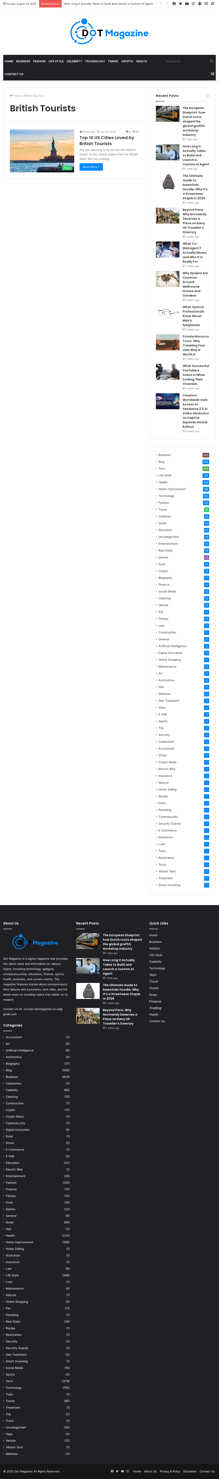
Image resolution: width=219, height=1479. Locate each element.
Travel (113, 61)
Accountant (166, 748)
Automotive (166, 680)
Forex (153, 995)
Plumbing (164, 810)
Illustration (165, 837)
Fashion (39, 61)
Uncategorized (168, 537)
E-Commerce (167, 830)
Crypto (127, 61)
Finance (163, 584)
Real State (165, 550)
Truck (162, 864)
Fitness (163, 618)
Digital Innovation (170, 653)
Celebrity (74, 61)
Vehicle (163, 605)
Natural (163, 782)
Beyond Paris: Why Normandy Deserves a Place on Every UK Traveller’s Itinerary (194, 221)
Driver (162, 755)
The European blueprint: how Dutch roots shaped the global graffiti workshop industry (194, 121)
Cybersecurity (168, 816)
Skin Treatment (168, 700)
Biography (165, 577)
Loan (161, 844)
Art (160, 673)
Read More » (91, 167)
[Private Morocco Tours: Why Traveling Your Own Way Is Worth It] (167, 342)
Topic (162, 851)
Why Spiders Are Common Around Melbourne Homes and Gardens (195, 284)
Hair (161, 687)
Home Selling (167, 789)
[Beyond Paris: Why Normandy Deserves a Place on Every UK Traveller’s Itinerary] (167, 216)
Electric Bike (166, 769)
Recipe (163, 796)
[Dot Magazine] (109, 31)
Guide (162, 523)
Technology (95, 61)
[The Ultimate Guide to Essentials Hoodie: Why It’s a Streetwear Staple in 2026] (167, 182)
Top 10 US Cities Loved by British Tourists (107, 141)
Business (23, 61)
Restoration (166, 857)
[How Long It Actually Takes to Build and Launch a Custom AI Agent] (167, 152)
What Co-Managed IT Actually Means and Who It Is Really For (195, 253)
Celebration (166, 741)
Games (163, 557)
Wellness (164, 694)
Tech (161, 468)
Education (165, 530)
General (163, 639)
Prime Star (89, 131)
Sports (162, 721)
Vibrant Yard (166, 871)
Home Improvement (172, 489)
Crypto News (167, 762)
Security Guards (169, 823)
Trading (155, 1008)
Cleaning (164, 598)
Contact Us (14, 74)
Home (9, 61)
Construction (167, 632)
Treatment (165, 878)
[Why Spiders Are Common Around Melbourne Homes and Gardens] (167, 279)
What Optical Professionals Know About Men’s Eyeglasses (193, 316)
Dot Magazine (24, 1471)
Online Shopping (169, 659)
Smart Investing (169, 885)
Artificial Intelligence (172, 646)
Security (164, 735)
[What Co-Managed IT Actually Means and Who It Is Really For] (167, 250)
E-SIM (162, 714)
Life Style (56, 61)
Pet (160, 612)
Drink (162, 803)
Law (161, 625)
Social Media (167, 591)
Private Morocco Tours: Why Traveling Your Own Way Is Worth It (196, 345)
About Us (150, 1471)
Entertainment (168, 543)
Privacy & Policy (170, 1471)
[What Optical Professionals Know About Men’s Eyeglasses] (167, 313)
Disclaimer (190, 1471)
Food (161, 564)
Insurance (165, 775)
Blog (161, 461)
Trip (161, 728)
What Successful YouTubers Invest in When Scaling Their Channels (196, 375)
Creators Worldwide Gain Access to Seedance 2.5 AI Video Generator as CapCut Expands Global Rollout (196, 411)
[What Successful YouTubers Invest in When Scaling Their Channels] (167, 372)
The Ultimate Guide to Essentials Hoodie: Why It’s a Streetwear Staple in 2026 (195, 187)
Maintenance (167, 666)
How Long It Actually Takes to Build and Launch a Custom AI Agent (196, 155)
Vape (161, 707)
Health (141, 61)
